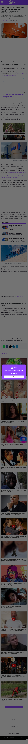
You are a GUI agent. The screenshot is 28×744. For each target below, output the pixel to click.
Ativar (14, 376)
